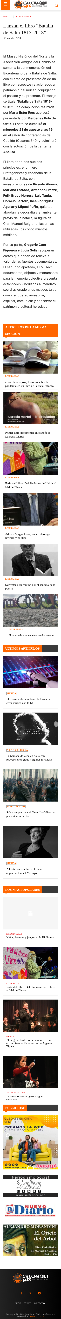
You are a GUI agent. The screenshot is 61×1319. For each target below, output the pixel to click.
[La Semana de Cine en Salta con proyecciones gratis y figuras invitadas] (30, 729)
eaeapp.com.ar (37, 1316)
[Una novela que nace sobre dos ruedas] (30, 610)
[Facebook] (24, 45)
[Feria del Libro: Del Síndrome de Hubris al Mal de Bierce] (30, 458)
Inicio (7, 16)
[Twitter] (30, 1293)
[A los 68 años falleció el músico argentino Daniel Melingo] (30, 842)
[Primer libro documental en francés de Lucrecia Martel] (30, 408)
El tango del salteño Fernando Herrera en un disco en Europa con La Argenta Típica (29, 1043)
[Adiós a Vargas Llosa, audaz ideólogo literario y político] (30, 509)
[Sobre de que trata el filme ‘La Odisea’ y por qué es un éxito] (30, 785)
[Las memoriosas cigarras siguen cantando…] (30, 1072)
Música (11, 693)
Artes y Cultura (17, 750)
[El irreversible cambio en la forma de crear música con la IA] (30, 672)
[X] (32, 45)
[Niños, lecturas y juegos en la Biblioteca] (30, 913)
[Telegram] (47, 45)
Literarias (23, 16)
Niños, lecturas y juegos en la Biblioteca (30, 937)
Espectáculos (16, 806)
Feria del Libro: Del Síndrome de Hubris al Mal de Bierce (30, 988)
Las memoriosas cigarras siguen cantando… (25, 1098)
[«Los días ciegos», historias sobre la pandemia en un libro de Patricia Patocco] (30, 357)
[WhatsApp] (39, 45)
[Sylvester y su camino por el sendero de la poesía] (30, 560)
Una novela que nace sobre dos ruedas (31, 635)
